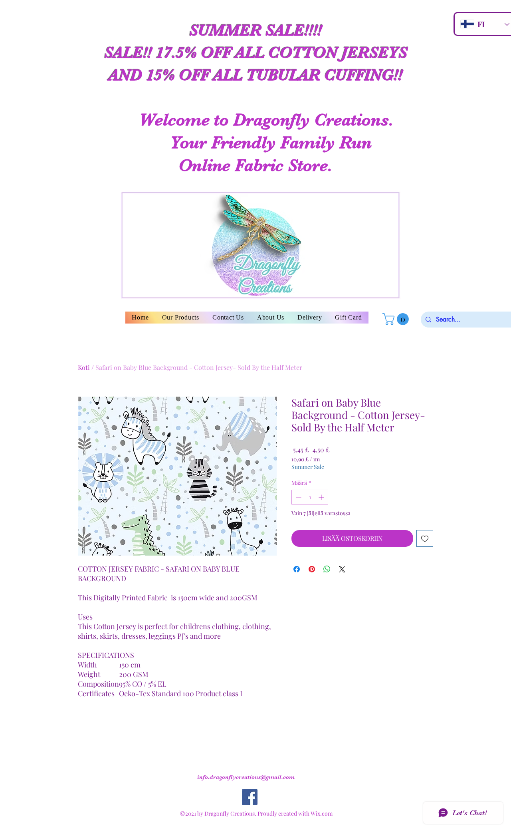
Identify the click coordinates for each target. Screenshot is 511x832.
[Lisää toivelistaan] (424, 538)
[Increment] (322, 497)
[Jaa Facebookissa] (296, 569)
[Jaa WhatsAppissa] (327, 569)
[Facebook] (249, 797)
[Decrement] (298, 497)
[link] (397, 319)
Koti (84, 367)
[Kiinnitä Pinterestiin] (312, 569)
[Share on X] (342, 569)
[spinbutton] (310, 497)
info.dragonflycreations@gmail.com (246, 776)
